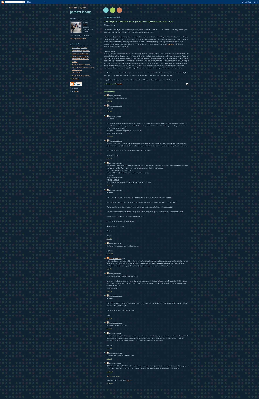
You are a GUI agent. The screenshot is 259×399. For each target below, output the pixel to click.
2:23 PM (109, 318)
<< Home (110, 383)
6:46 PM (109, 239)
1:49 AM (119, 84)
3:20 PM (109, 269)
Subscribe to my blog (77, 8)
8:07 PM (109, 101)
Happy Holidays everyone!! (81, 75)
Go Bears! (75, 78)
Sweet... (74, 62)
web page (170, 44)
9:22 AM (109, 158)
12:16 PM (110, 254)
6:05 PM (109, 291)
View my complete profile (78, 38)
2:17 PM (109, 348)
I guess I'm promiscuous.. (80, 53)
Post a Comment (114, 376)
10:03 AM (110, 185)
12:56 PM (110, 371)
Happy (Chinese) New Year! (81, 64)
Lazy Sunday (76, 72)
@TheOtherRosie (115, 259)
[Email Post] (187, 84)
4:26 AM (109, 359)
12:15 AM (110, 136)
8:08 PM (109, 111)
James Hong (80, 12)
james (85, 25)
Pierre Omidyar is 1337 (79, 48)
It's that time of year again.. (81, 51)
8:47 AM (109, 328)
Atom (128, 380)
